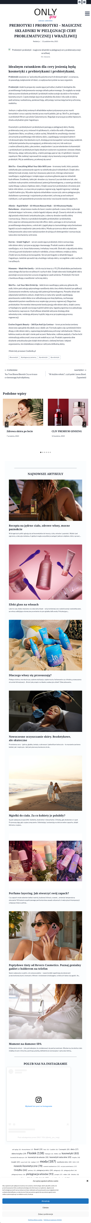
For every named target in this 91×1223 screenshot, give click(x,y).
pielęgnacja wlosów (40, 1174)
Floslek (35, 1153)
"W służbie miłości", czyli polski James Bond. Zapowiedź (67, 374)
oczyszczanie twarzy (69, 1166)
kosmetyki (14, 357)
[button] (87, 1181)
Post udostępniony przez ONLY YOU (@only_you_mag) (38, 1137)
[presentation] (23, 412)
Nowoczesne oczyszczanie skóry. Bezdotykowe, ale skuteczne (40, 738)
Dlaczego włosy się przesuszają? (30, 675)
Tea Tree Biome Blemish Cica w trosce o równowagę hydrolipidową (21, 374)
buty (46, 1149)
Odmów (46, 1207)
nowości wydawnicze (51, 1166)
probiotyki (55, 357)
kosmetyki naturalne (60, 1157)
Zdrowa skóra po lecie (20, 431)
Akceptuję (46, 1201)
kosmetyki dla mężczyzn (18, 1157)
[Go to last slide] (7, 424)
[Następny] (84, 424)
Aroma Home (27, 1149)
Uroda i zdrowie (45, 21)
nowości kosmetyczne (28, 1165)
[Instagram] (84, 2)
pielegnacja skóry (45, 1170)
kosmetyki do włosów (38, 1157)
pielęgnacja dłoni (70, 1170)
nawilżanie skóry (64, 1162)
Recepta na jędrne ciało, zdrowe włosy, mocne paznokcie (39, 527)
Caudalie (54, 1149)
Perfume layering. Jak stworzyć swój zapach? (39, 893)
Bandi (38, 1149)
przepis (58, 1174)
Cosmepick (64, 1149)
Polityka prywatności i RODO (53, 1220)
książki (15, 1162)
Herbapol (49, 1153)
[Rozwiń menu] (87, 13)
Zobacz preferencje (45, 1214)
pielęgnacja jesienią (28, 357)
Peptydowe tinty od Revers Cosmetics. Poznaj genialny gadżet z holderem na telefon (45, 966)
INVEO (57, 1153)
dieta (74, 1149)
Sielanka (75, 1174)
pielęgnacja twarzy (18, 1174)
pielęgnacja (58, 1170)
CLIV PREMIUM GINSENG (67, 431)
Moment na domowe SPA (25, 1044)
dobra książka (19, 1153)
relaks (66, 1174)
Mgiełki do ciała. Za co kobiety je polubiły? (37, 815)
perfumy (32, 1170)
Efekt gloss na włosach (24, 604)
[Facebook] (80, 2)
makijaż (35, 1162)
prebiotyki (43, 357)
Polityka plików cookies (35, 1220)
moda (48, 1161)
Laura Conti (25, 1162)
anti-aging (16, 1149)
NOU (76, 1162)
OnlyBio (20, 1170)
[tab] (40, 452)
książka (76, 1157)
